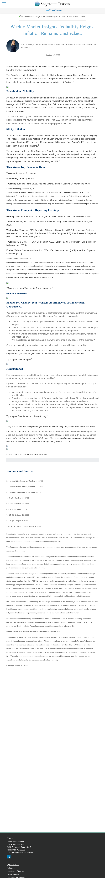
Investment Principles (15, 871)
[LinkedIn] (8, 856)
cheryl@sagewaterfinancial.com (20, 852)
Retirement (11, 868)
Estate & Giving (13, 874)
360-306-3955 (18, 844)
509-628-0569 (18, 841)
